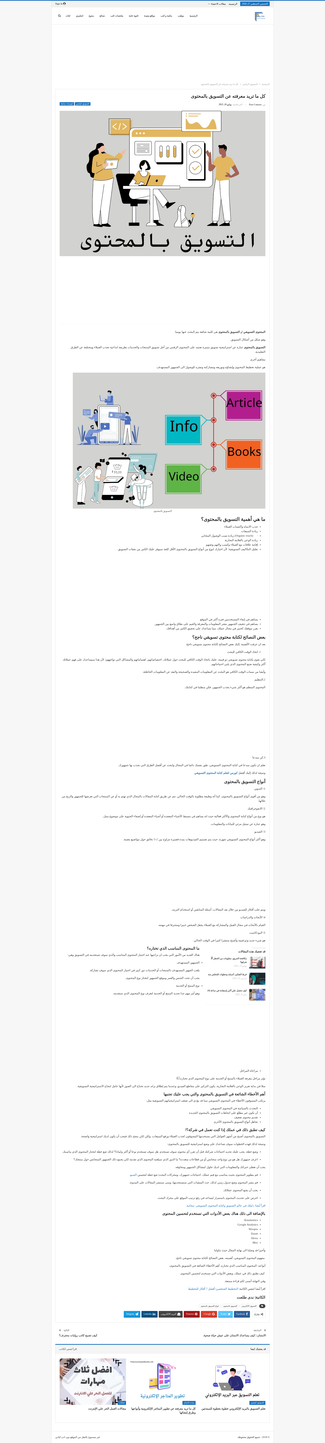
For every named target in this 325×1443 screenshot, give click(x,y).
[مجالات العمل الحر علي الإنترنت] (93, 1381)
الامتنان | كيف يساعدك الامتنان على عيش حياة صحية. (234, 1335)
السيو (133, 1174)
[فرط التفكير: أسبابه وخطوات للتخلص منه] (257, 979)
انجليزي (79, 15)
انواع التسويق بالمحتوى (210, 1306)
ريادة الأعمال (189, 1402)
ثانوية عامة (133, 15)
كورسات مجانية (67, 104)
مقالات (122, 1402)
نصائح (102, 15)
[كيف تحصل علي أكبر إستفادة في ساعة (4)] (257, 995)
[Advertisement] (160, 52)
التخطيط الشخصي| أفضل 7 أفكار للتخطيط (213, 1288)
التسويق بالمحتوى (230, 1306)
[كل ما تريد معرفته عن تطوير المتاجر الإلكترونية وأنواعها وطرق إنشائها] (162, 1381)
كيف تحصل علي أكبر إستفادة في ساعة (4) (227, 990)
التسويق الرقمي (82, 104)
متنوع (91, 15)
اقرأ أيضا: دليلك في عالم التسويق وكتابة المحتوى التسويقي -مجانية (226, 1205)
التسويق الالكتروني (249, 1306)
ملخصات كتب (116, 15)
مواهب (181, 15)
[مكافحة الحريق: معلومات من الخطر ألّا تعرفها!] (257, 963)
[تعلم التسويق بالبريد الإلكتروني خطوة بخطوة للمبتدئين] (232, 1381)
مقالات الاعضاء (218, 3)
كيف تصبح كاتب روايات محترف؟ (78, 1335)
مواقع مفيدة (149, 15)
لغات (68, 15)
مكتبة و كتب (166, 15)
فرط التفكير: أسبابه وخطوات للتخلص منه (227, 974)
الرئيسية (233, 3)
